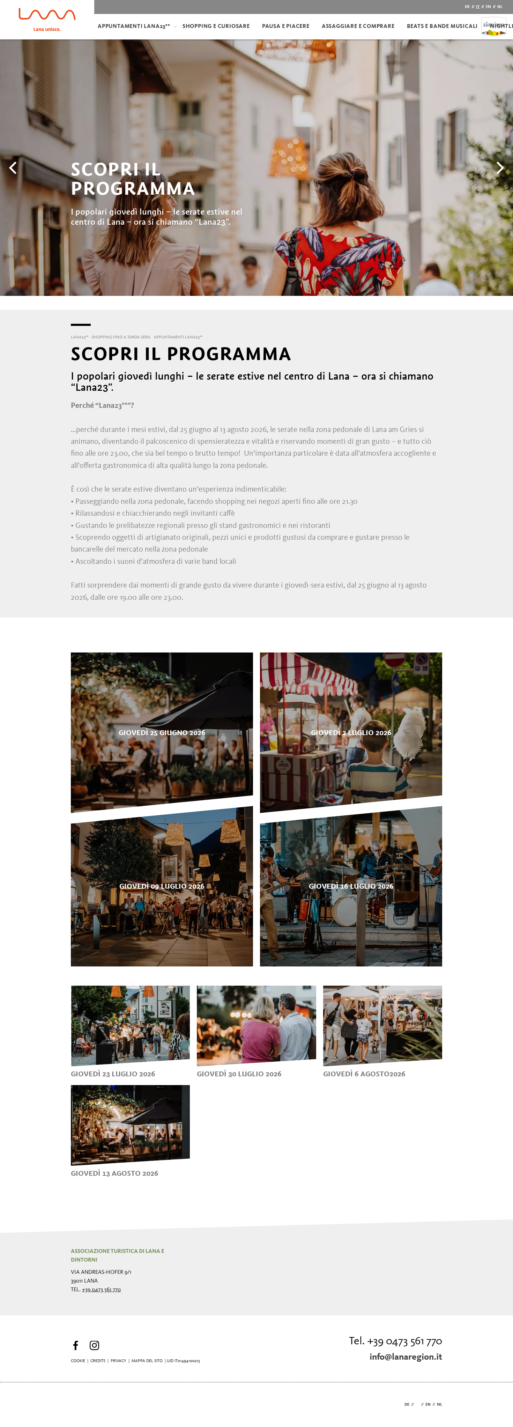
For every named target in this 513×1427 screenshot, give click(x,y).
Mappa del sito (147, 1361)
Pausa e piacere (286, 26)
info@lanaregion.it (406, 1357)
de (467, 7)
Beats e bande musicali (442, 26)
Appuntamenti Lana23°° (134, 26)
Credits (97, 1361)
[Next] (499, 167)
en (488, 7)
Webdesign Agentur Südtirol (79, 1405)
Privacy (118, 1361)
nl (500, 7)
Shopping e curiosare (216, 26)
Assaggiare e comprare (358, 26)
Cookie (78, 1361)
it (477, 7)
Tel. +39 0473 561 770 (395, 1341)
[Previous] (13, 167)
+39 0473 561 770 (101, 1290)
